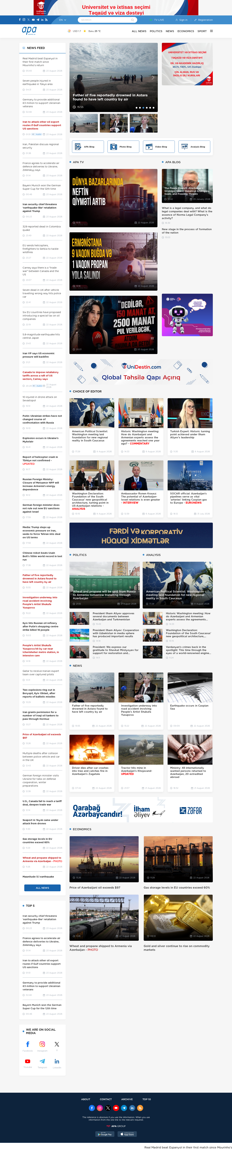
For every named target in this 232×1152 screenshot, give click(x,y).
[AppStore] (127, 1134)
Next (153, 77)
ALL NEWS (139, 31)
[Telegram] (38, 20)
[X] (28, 20)
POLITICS (156, 31)
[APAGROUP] (116, 1126)
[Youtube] (33, 20)
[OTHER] (210, 31)
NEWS (170, 31)
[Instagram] (24, 20)
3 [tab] (143, 108)
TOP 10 (146, 1099)
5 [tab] (150, 108)
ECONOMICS (185, 31)
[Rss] (46, 20)
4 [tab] (147, 108)
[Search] (132, 20)
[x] (108, 1108)
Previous (74, 77)
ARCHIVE (127, 1099)
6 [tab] (153, 108)
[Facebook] (20, 20)
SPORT (202, 31)
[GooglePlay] (105, 1134)
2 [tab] (140, 108)
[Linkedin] (42, 20)
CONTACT (106, 1099)
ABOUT (85, 1099)
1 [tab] (136, 108)
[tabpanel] (113, 77)
